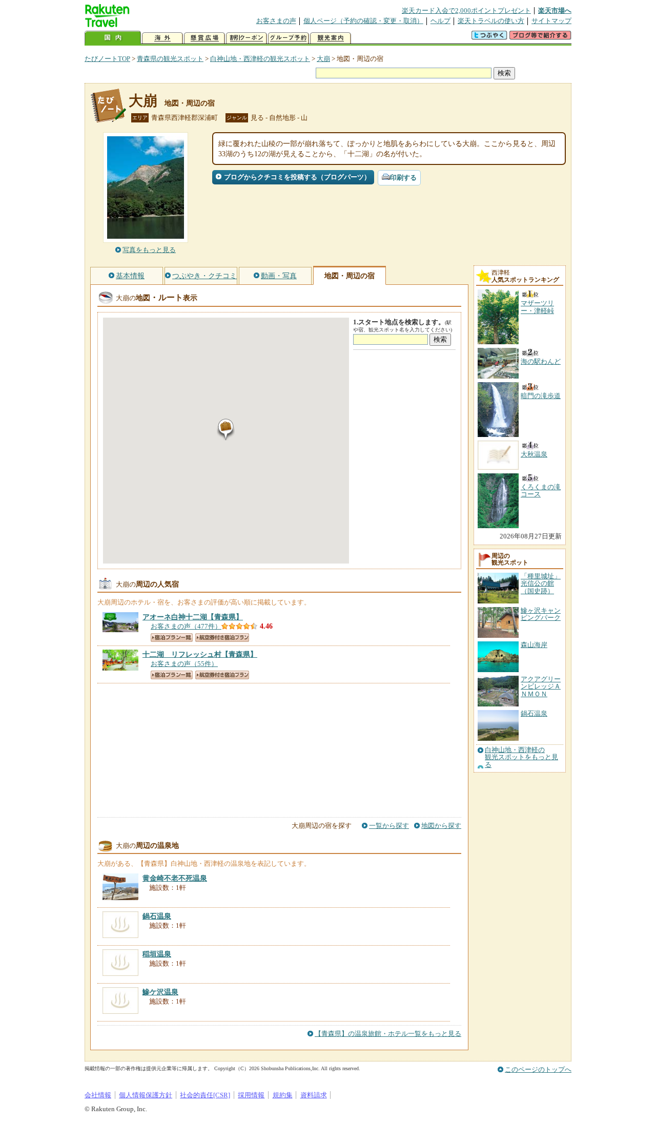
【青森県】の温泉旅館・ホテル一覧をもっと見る (388, 1033)
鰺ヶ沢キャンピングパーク (541, 614)
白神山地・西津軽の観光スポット (260, 58)
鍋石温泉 (534, 713)
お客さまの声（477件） (186, 626)
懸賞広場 (204, 38)
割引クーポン (246, 38)
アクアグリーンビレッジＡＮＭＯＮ (541, 686)
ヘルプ (440, 21)
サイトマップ (551, 21)
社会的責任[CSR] (205, 1095)
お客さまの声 (276, 21)
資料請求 (313, 1095)
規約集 (283, 1095)
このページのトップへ (538, 1069)
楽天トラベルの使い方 (491, 21)
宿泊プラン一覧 (172, 637)
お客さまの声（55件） (184, 664)
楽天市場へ (554, 10)
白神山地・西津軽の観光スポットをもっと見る (521, 757)
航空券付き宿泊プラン (222, 637)
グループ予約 (288, 38)
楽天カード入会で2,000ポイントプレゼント (466, 10)
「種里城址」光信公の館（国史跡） (541, 583)
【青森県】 (192, 617)
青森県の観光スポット (170, 58)
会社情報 (98, 1095)
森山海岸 (534, 645)
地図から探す (441, 825)
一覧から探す (389, 825)
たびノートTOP (107, 58)
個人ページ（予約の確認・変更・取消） (363, 21)
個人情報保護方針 (145, 1095)
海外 (162, 38)
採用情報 (251, 1095)
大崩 (323, 58)
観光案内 (330, 38)
